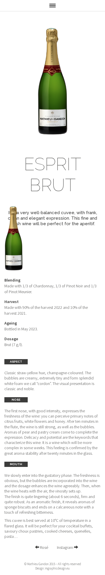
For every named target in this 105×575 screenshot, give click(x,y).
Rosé (43, 547)
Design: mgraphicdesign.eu (52, 568)
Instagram (65, 547)
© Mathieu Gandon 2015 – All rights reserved (52, 564)
